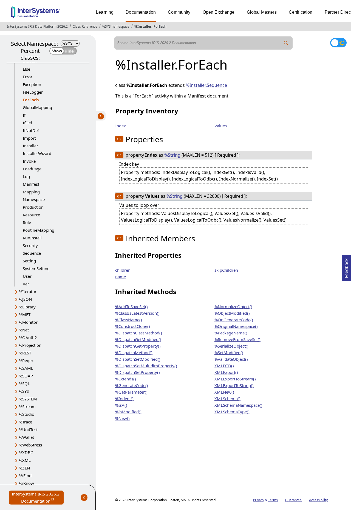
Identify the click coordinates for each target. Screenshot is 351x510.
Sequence (32, 253)
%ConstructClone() (132, 326)
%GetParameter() (131, 392)
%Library (27, 307)
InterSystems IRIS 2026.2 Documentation (38, 498)
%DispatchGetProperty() (138, 346)
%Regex (26, 360)
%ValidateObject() (231, 359)
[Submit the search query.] (286, 43)
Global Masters (262, 12)
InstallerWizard (37, 153)
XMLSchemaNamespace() (238, 405)
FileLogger (33, 92)
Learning (105, 12)
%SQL (24, 383)
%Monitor (28, 322)
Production (33, 207)
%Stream (27, 406)
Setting (29, 260)
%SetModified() (228, 352)
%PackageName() (230, 333)
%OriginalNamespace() (236, 326)
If (24, 115)
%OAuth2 (28, 337)
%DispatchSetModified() (137, 359)
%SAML (26, 368)
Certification (301, 12)
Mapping (31, 191)
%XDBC (26, 452)
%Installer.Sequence (206, 85)
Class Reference (85, 26)
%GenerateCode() (131, 385)
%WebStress (30, 445)
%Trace (25, 422)
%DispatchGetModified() (138, 339)
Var (26, 283)
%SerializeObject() (231, 346)
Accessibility (318, 500)
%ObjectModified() (232, 313)
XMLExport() (226, 372)
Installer (30, 145)
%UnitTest (28, 429)
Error (27, 76)
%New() (122, 418)
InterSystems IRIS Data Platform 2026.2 (37, 26)
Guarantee (293, 500)
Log (26, 176)
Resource (31, 214)
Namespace (34, 199)
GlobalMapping (37, 107)
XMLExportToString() (234, 385)
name (120, 276)
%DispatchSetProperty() (137, 372)
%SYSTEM (28, 399)
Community (179, 12)
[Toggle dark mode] (338, 42)
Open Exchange (219, 12)
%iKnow (26, 483)
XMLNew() (224, 392)
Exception (32, 84)
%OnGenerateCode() (233, 319)
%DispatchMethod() (133, 352)
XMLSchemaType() (232, 411)
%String (172, 155)
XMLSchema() (227, 398)
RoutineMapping (38, 230)
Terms (273, 500)
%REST (25, 353)
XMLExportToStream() (235, 379)
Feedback (346, 266)
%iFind (25, 475)
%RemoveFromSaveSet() (237, 339)
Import (29, 138)
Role (27, 222)
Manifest (31, 184)
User (27, 276)
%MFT (24, 314)
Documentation (141, 12)
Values (220, 125)
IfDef (27, 122)
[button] (119, 139)
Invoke (29, 161)
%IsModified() (128, 411)
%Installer (142, 26)
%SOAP (26, 376)
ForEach (160, 26)
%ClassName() (128, 319)
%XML (25, 460)
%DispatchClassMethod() (138, 333)
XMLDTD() (224, 365)
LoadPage (32, 168)
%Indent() (124, 398)
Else (26, 69)
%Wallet (26, 437)
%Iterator (27, 291)
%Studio (26, 414)
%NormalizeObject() (233, 306)
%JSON (25, 299)
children (123, 270)
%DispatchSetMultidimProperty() (146, 365)
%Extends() (125, 379)
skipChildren (226, 270)
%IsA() (121, 405)
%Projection (30, 345)
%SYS (24, 391)
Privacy (258, 500)
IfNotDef (31, 130)
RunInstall (32, 237)
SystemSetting (36, 268)
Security (30, 245)
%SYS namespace (115, 26)
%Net (24, 330)
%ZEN (24, 468)
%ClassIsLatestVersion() (137, 313)
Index (120, 125)
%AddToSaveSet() (131, 306)
